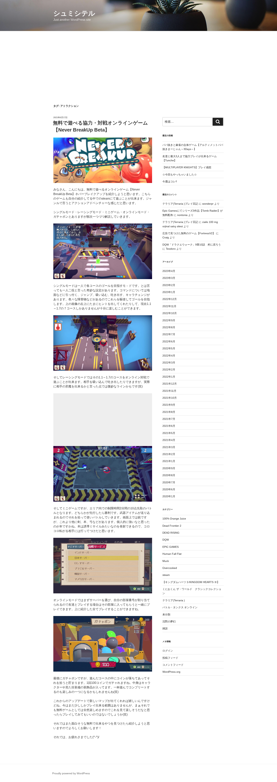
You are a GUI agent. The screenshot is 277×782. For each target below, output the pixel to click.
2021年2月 (168, 454)
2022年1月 (168, 376)
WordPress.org (171, 671)
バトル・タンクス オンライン (179, 607)
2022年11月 (169, 306)
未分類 (166, 614)
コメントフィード (173, 664)
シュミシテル (74, 13)
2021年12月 (169, 383)
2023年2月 (168, 285)
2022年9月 (168, 320)
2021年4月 (168, 440)
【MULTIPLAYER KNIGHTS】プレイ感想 (186, 167)
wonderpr (207, 203)
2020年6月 (168, 489)
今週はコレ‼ (169, 181)
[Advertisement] (138, 59)
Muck (165, 560)
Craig (165, 237)
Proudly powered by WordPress (71, 773)
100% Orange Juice (174, 518)
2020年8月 (168, 475)
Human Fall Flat (171, 553)
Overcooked (169, 567)
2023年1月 (168, 292)
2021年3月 (168, 447)
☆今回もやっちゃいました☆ (179, 174)
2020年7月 (168, 482)
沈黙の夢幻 (169, 621)
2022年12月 (169, 299)
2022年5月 (168, 348)
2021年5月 (168, 433)
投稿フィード (170, 657)
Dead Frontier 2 (171, 525)
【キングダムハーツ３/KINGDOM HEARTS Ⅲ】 (191, 582)
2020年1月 (168, 496)
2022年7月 (168, 334)
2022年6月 (168, 341)
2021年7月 (168, 418)
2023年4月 (168, 270)
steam (166, 574)
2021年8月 (168, 411)
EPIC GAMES (170, 546)
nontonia (182, 215)
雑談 (165, 628)
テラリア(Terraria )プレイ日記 (180, 203)
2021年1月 (168, 461)
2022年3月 (168, 362)
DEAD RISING (170, 532)
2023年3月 (168, 277)
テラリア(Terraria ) (173, 600)
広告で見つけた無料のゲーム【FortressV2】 (188, 233)
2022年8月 (168, 327)
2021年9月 (168, 404)
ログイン (167, 650)
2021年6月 (168, 425)
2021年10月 (169, 397)
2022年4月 (168, 355)
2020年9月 (168, 468)
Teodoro (171, 248)
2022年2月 (168, 369)
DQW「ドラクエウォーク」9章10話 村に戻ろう (191, 244)
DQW (165, 539)
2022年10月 (169, 313)
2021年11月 (169, 390)
